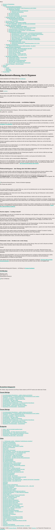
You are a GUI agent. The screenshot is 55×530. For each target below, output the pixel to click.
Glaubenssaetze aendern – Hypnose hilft (18, 57)
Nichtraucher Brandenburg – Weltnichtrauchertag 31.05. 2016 (25, 43)
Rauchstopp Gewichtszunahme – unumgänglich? (14, 406)
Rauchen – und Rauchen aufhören (13, 25)
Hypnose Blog (6, 71)
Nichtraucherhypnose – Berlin (18, 42)
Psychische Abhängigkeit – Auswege (11, 496)
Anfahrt (7, 68)
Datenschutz (8, 70)
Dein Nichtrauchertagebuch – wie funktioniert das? (14, 452)
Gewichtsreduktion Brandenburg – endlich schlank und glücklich (17, 395)
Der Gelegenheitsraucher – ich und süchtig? (13, 454)
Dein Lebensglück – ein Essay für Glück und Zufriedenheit (22, 23)
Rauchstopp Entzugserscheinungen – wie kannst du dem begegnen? (26, 33)
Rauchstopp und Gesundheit (15, 31)
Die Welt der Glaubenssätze (12, 56)
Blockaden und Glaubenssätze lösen (17, 61)
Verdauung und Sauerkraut (17, 12)
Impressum (8, 69)
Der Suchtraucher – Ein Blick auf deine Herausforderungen (16, 457)
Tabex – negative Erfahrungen (10, 519)
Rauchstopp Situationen (14, 14)
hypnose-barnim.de (29, 268)
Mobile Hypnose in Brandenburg (13, 47)
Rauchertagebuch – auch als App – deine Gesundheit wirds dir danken (27, 34)
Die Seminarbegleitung (8, 460)
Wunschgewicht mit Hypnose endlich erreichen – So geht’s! (22, 46)
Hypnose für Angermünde (14, 52)
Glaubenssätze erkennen (14, 58)
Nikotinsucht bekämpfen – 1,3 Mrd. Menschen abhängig (15, 492)
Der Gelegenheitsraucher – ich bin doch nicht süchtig (23, 27)
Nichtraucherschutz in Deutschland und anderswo (20, 29)
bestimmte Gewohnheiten (6, 124)
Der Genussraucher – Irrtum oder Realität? (12, 455)
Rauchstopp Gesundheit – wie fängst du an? (21, 36)
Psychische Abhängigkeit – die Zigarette (18, 16)
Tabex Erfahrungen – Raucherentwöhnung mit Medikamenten (25, 38)
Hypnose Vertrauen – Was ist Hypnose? (15, 64)
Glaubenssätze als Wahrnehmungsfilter (17, 60)
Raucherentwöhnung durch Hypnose (11, 501)
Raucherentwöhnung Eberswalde (16, 18)
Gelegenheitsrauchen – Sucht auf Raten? (12, 462)
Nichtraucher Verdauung (14, 9)
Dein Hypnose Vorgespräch (17, 19)
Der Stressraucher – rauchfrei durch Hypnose (13, 456)
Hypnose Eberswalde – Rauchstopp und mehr (13, 471)
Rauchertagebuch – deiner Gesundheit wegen (13, 506)
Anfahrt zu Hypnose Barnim (9, 443)
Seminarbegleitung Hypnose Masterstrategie (13, 518)
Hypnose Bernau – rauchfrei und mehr (17, 53)
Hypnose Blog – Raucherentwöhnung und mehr (14, 469)
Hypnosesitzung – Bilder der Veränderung (12, 401)
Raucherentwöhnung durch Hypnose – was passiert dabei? (22, 30)
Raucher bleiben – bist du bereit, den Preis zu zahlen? (15, 405)
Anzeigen (5, 91)
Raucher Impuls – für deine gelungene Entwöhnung (14, 431)
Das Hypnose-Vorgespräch (12, 21)
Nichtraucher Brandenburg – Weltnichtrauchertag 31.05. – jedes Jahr (18, 486)
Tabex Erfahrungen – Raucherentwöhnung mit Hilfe (14, 520)
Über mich (5, 65)
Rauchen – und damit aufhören (10, 497)
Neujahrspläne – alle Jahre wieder (10, 400)
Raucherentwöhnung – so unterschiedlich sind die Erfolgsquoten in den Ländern (21, 396)
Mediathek (5, 483)
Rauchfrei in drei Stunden (8, 509)
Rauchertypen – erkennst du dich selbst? (18, 26)
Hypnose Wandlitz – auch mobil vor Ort (18, 55)
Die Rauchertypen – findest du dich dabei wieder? (14, 404)
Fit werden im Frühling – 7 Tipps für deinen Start (14, 399)
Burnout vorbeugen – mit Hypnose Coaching (16, 22)
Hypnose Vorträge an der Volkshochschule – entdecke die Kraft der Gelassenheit (21, 479)
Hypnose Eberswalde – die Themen (14, 17)
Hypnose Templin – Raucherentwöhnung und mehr (20, 48)
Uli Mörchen (23, 78)
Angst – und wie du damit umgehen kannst (12, 429)
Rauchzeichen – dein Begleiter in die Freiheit (13, 434)
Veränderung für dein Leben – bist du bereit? (13, 435)
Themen (5, 5)
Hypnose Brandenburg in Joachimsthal (17, 49)
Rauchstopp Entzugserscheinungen (11, 510)
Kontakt (5, 66)
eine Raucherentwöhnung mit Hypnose (29, 163)
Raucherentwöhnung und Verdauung (19, 10)
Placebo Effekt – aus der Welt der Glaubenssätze (20, 62)
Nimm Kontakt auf (7, 493)
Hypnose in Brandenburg (8, 4)
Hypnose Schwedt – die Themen (16, 51)
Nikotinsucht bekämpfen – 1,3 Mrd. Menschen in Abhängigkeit (25, 39)
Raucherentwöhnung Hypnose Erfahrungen (13, 503)
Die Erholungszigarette (14, 13)
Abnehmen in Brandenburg (12, 44)
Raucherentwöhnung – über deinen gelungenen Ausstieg (15, 433)
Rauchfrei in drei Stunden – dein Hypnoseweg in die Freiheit (22, 8)
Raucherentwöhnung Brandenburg (13, 6)
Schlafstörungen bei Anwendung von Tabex (13, 516)
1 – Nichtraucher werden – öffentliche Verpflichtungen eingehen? (17, 441)
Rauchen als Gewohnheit (8, 498)
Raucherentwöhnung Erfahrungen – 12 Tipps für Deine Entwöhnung (18, 402)
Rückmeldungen (6, 515)
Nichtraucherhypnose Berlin (15, 40)
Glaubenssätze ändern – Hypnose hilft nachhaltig (14, 465)
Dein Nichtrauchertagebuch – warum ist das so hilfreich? (24, 35)
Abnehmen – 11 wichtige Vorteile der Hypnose (13, 397)
